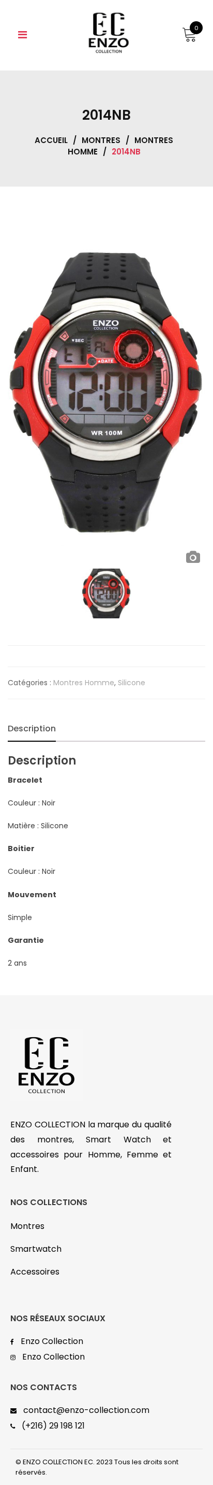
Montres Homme (83, 682)
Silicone (131, 682)
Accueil (51, 140)
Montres (101, 140)
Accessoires (34, 1272)
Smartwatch (36, 1249)
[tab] (32, 729)
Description (32, 728)
